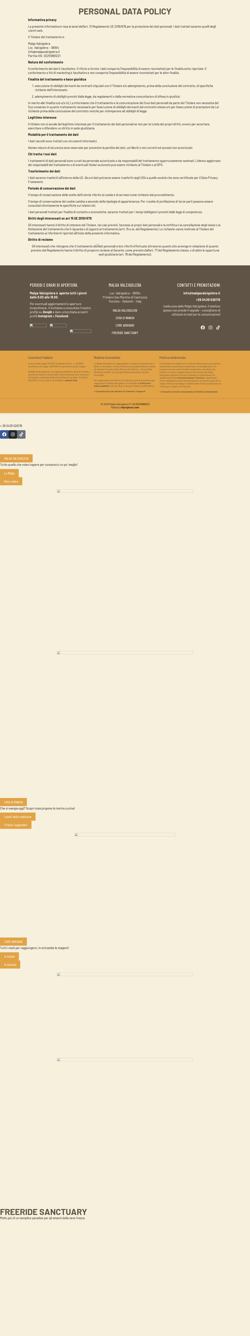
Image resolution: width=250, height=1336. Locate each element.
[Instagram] (210, 327)
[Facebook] (203, 327)
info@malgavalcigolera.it (16, 419)
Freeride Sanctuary (43, 1211)
